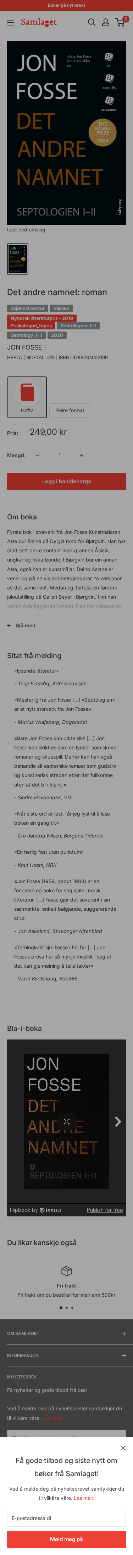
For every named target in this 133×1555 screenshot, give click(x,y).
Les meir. (84, 1498)
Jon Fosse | (26, 347)
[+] (81, 455)
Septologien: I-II (78, 325)
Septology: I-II (26, 335)
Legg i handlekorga (66, 481)
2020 (57, 335)
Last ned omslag (26, 229)
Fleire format (69, 410)
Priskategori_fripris (31, 325)
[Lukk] (123, 1447)
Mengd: (16, 455)
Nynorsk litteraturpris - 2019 (42, 318)
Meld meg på (66, 1539)
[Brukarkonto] (105, 22)
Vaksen (62, 308)
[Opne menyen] (10, 22)
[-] (37, 455)
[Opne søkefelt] (92, 22)
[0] (120, 22)
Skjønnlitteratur (28, 308)
